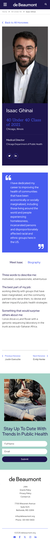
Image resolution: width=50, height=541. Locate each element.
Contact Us (25, 497)
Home (4, 12)
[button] (46, 4)
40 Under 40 (16, 12)
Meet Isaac (16, 262)
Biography (34, 262)
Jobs (25, 486)
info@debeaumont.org (25, 516)
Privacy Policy (25, 493)
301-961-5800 (28, 520)
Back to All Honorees (16, 22)
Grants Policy (25, 490)
